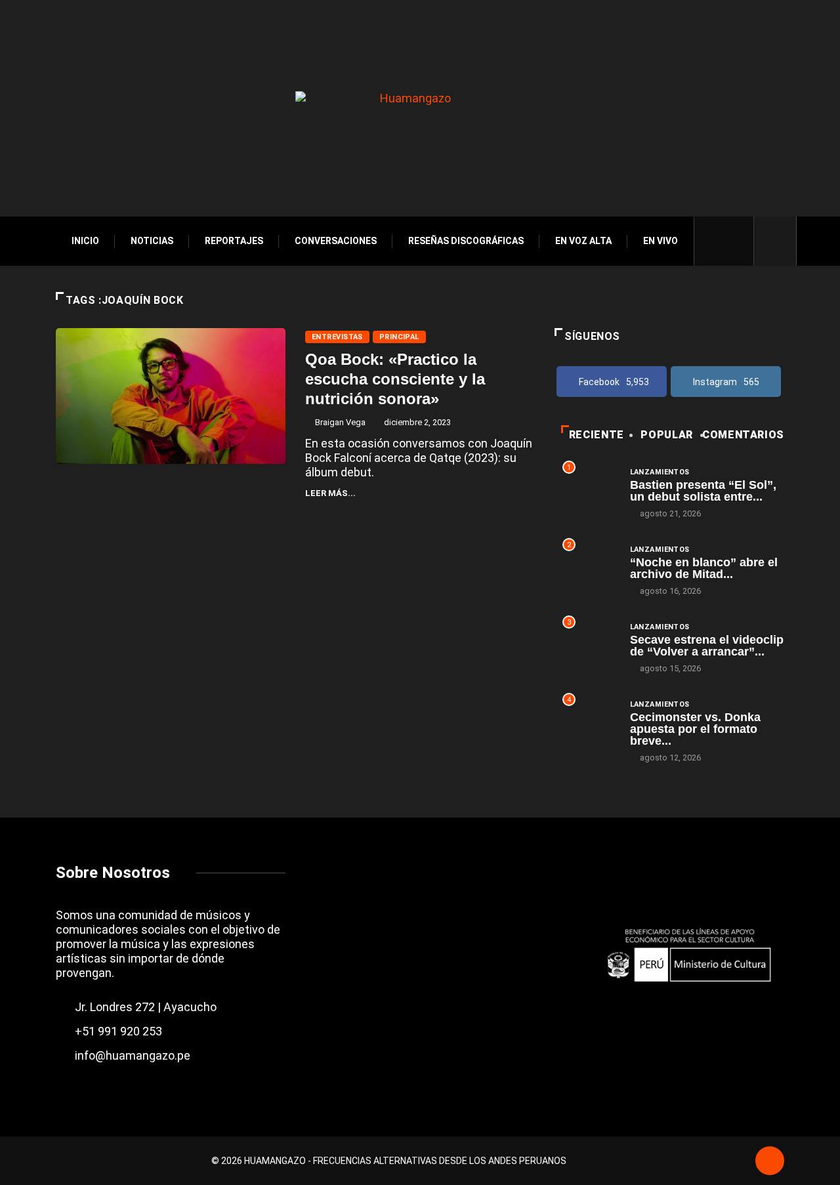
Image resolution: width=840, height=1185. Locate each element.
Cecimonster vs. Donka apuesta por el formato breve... (695, 729)
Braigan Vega (340, 422)
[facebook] (713, 241)
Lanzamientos (660, 472)
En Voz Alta (583, 241)
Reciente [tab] (596, 434)
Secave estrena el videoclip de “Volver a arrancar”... (707, 645)
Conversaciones (336, 241)
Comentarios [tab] (743, 434)
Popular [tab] (666, 434)
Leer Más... (330, 493)
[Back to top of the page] (770, 1162)
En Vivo (660, 241)
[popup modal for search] (775, 241)
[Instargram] (735, 241)
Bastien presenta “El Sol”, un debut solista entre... (703, 490)
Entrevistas (337, 337)
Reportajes (234, 241)
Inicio (85, 241)
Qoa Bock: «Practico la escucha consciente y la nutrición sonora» (395, 378)
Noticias (152, 241)
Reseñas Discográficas (466, 241)
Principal (399, 337)
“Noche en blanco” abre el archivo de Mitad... (704, 568)
